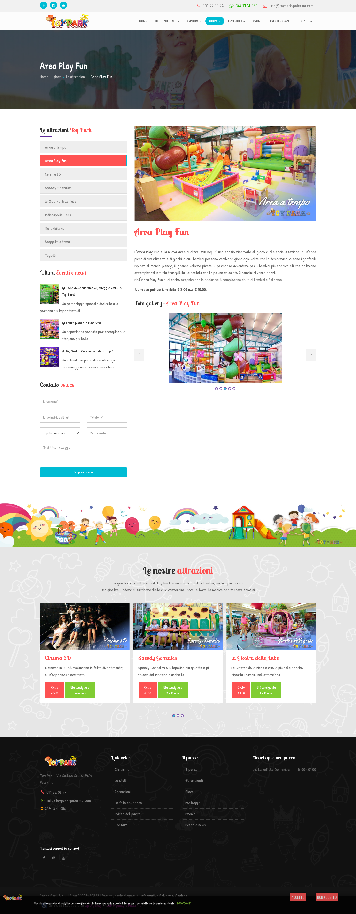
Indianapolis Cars (58, 214)
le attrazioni (75, 76)
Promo (257, 20)
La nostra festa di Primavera (81, 323)
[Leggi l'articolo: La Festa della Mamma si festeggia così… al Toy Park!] (49, 294)
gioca (57, 76)
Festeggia (235, 20)
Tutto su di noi (165, 20)
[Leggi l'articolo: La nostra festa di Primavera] (49, 329)
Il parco (191, 769)
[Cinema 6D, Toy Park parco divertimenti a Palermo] (85, 626)
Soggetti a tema (57, 241)
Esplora (193, 20)
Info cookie (184, 903)
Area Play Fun (56, 160)
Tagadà (50, 255)
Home (143, 20)
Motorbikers (54, 228)
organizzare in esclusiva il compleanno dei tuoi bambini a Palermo (231, 279)
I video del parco (127, 814)
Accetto (298, 897)
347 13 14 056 (246, 6)
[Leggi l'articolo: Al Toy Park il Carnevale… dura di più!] (49, 357)
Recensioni (123, 791)
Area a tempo (55, 147)
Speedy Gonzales (58, 187)
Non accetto (327, 897)
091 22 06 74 (213, 6)
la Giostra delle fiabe (61, 201)
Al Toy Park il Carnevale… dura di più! (88, 351)
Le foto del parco (128, 802)
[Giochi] (225, 355)
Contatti (303, 20)
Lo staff (120, 780)
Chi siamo (122, 769)
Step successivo (83, 472)
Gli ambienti (194, 780)
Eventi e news (279, 20)
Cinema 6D (53, 174)
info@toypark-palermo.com (291, 6)
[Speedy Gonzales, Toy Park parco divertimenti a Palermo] (178, 626)
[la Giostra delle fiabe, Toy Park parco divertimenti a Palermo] (271, 626)
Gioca (213, 20)
